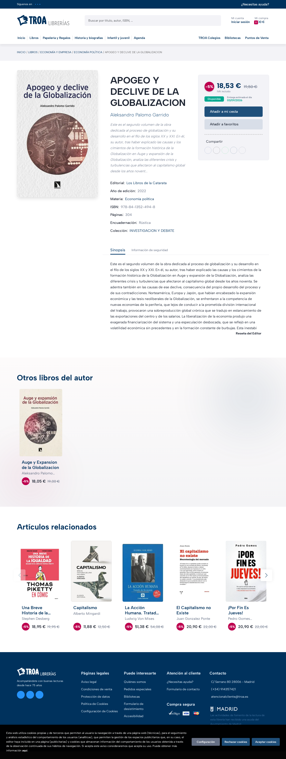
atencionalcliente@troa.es (229, 696)
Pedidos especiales (137, 689)
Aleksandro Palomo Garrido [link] (139, 115)
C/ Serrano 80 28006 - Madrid (232, 682)
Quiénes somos (135, 682)
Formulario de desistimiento (133, 706)
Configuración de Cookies (99, 711)
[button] (261, 20)
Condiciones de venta (96, 689)
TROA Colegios (209, 38)
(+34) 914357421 (223, 689)
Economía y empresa (55, 52)
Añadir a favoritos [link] (224, 124)
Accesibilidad (133, 716)
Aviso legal (89, 682)
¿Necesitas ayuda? (255, 4)
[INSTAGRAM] (21, 695)
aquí (24, 750)
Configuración (206, 742)
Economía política (88, 52)
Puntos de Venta (256, 38)
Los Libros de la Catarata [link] (146, 183)
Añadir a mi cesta (224, 111)
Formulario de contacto (183, 689)
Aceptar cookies (265, 742)
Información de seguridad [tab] (150, 250)
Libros (33, 52)
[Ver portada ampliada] (57, 133)
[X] (30, 695)
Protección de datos (95, 696)
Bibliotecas (233, 38)
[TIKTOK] (39, 695)
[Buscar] (214, 20)
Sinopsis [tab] (117, 250)
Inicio (21, 52)
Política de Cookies (94, 704)
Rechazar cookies (236, 742)
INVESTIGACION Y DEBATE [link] (152, 231)
